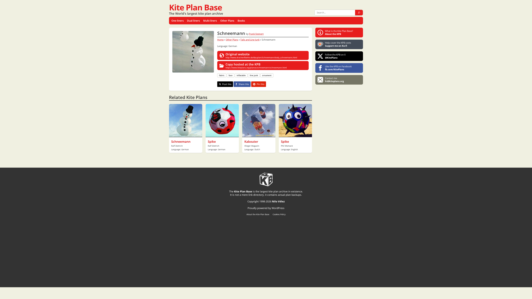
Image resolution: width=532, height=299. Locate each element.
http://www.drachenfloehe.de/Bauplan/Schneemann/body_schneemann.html (261, 55)
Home (220, 39)
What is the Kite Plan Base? (339, 32)
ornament (267, 75)
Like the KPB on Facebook (338, 68)
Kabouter (251, 141)
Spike (212, 141)
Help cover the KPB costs (338, 44)
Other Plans (232, 39)
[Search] (359, 12)
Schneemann (180, 141)
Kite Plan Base (195, 7)
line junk (254, 75)
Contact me (334, 80)
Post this (226, 84)
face (230, 75)
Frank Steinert (256, 33)
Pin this (260, 84)
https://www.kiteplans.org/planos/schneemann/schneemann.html (256, 65)
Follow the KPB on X (335, 56)
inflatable (241, 75)
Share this (244, 84)
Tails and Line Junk (249, 39)
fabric (221, 75)
